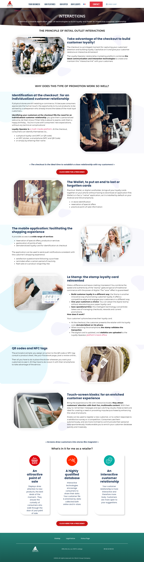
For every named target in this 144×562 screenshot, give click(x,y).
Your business (34, 4)
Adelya (17, 10)
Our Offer (64, 4)
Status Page (85, 538)
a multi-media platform (41, 129)
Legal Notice (70, 538)
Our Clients (75, 4)
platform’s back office (97, 335)
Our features (49, 4)
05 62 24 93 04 (109, 549)
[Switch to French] (84, 4)
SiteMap (57, 538)
